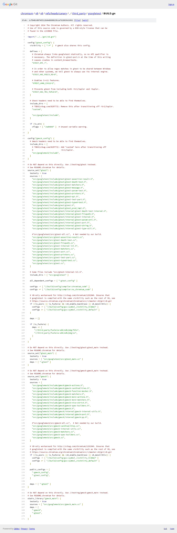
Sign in (171, 4)
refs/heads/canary (56, 13)
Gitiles (16, 528)
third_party (79, 13)
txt (165, 528)
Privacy (24, 528)
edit (85, 20)
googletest (94, 13)
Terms (32, 528)
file (77, 20)
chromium (27, 13)
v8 (36, 13)
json (172, 528)
